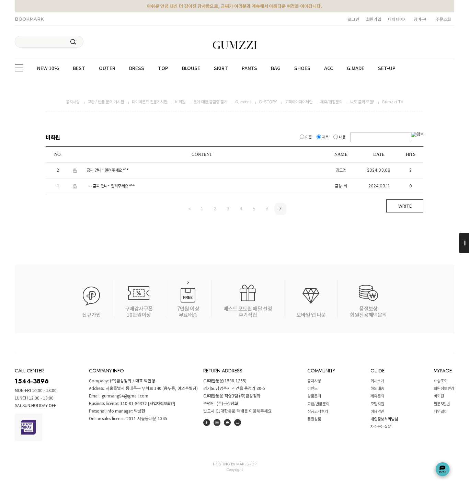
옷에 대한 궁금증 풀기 (210, 102)
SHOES (302, 68)
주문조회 (443, 19)
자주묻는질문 (380, 427)
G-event (243, 102)
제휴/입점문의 (331, 102)
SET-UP (387, 68)
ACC (328, 68)
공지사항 (73, 102)
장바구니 (421, 19)
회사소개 (377, 381)
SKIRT (221, 68)
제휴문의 (377, 396)
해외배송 (377, 388)
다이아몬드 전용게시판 (149, 102)
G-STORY (268, 102)
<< (189, 208)
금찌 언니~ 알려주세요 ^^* (107, 170)
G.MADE (355, 68)
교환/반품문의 (318, 404)
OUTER (107, 68)
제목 (325, 137)
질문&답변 (442, 404)
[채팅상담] (442, 469)
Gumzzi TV (392, 102)
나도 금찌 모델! (362, 102)
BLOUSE (191, 68)
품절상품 (314, 419)
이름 (308, 137)
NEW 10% (48, 68)
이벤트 (312, 388)
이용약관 (377, 411)
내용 (342, 137)
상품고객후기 (317, 411)
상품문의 (314, 396)
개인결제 (440, 411)
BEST (79, 68)
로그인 (353, 19)
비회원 (180, 102)
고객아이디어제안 (298, 102)
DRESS (136, 68)
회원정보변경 (444, 388)
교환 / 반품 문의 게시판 (106, 102)
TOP (163, 68)
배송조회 (440, 381)
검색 (73, 42)
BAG (276, 68)
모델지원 (377, 404)
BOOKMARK (29, 19)
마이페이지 (397, 19)
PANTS (249, 68)
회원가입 (373, 19)
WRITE (405, 206)
